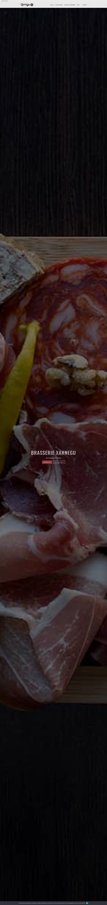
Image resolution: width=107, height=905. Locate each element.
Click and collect (59, 462)
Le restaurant (59, 4)
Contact (84, 4)
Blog (78, 4)
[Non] (105, 903)
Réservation (47, 462)
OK (87, 903)
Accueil (52, 4)
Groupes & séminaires (69, 4)
